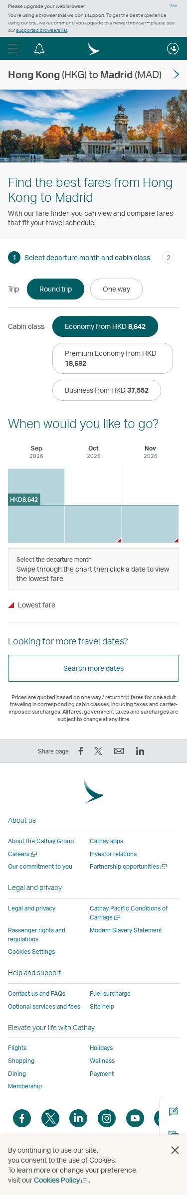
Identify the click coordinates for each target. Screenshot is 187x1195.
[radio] (55, 289)
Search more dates (93, 668)
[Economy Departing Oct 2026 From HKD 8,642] (93, 524)
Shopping (21, 1060)
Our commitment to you (40, 866)
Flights (17, 1047)
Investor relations (113, 854)
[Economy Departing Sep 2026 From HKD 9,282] (36, 505)
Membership (25, 1086)
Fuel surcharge (110, 993)
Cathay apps (106, 841)
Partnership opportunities (129, 866)
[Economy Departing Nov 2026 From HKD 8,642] (150, 524)
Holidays (101, 1047)
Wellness (102, 1060)
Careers (23, 854)
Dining (17, 1073)
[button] (13, 48)
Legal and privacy (31, 908)
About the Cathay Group (41, 841)
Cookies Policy (61, 1180)
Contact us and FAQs (36, 993)
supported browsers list (41, 30)
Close (174, 5)
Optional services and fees (44, 1006)
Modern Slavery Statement (126, 930)
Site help (102, 1006)
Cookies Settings (31, 951)
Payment (102, 1073)
